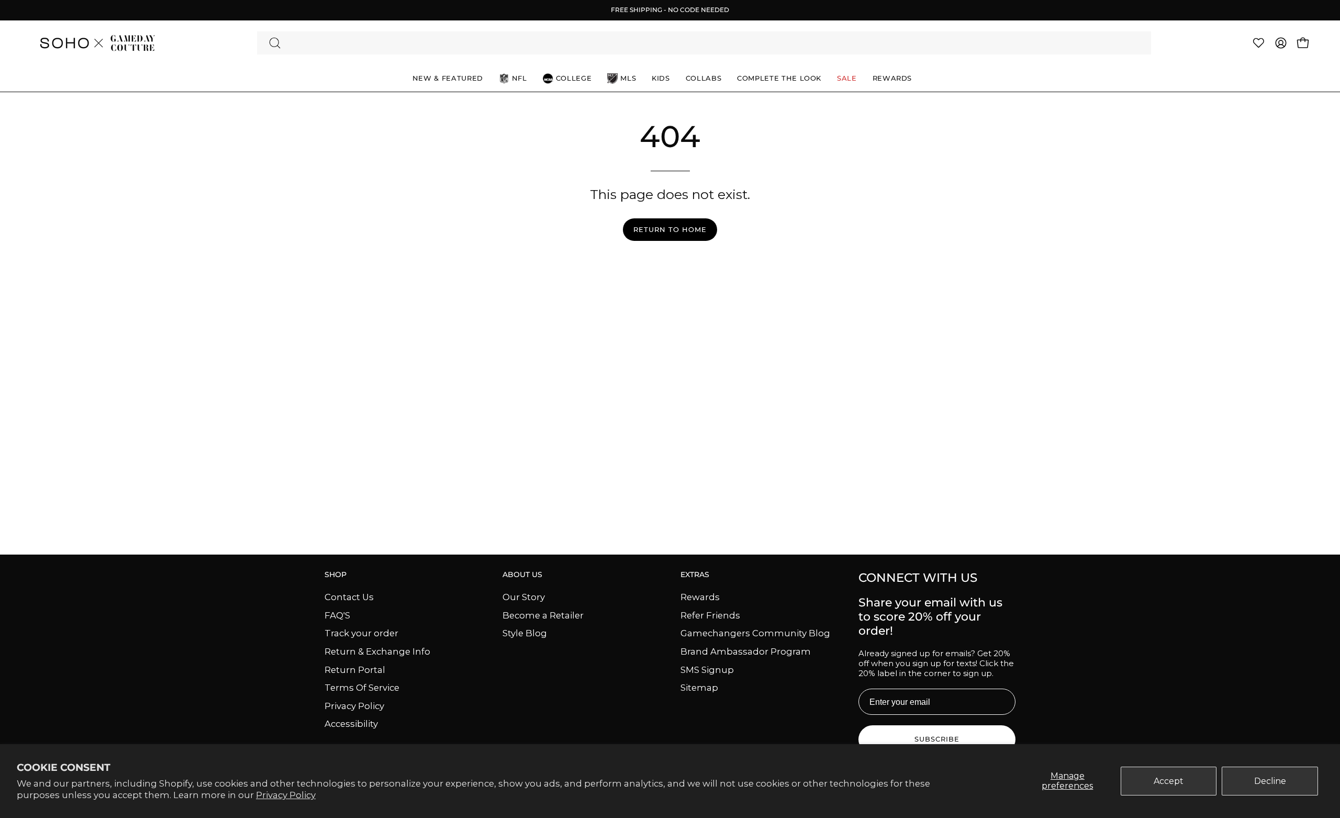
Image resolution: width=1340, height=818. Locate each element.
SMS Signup (707, 669)
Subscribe (936, 739)
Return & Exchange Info (377, 651)
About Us (522, 574)
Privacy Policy (286, 795)
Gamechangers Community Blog (755, 633)
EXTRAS (694, 574)
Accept (1168, 781)
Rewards (700, 597)
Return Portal (355, 669)
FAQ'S (337, 615)
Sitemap (699, 687)
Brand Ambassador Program (745, 651)
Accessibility (351, 723)
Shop (336, 574)
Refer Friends (710, 615)
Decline (1270, 781)
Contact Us (349, 597)
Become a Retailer (543, 615)
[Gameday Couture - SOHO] (96, 43)
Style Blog (524, 633)
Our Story (523, 597)
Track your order (361, 633)
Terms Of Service (362, 687)
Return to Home (669, 230)
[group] (670, 10)
